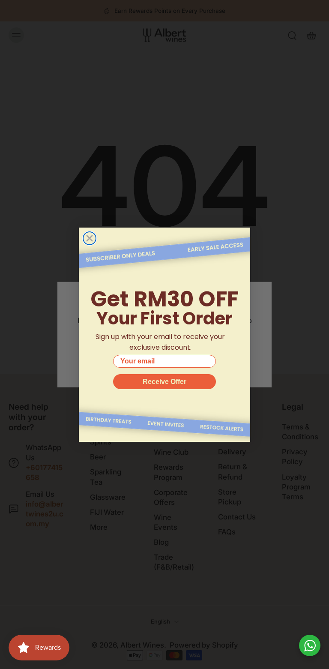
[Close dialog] (89, 238)
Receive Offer (164, 381)
